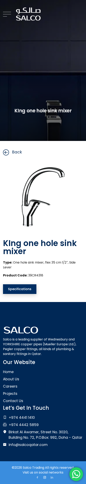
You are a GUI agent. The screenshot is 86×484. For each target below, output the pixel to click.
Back (17, 152)
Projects (10, 393)
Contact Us (13, 400)
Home (8, 371)
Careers (10, 386)
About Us (11, 379)
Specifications (19, 289)
